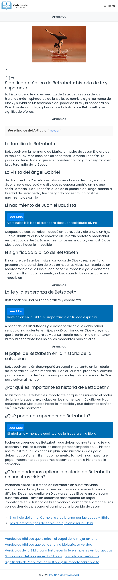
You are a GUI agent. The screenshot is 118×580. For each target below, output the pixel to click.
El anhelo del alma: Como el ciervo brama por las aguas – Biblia (60, 517)
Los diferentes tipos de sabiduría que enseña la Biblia (51, 523)
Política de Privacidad (64, 575)
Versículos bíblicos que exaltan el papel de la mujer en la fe (51, 539)
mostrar (54, 130)
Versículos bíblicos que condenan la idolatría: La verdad (48, 544)
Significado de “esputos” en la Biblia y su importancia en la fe (52, 562)
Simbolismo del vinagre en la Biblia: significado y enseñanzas (52, 556)
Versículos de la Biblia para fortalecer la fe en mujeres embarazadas (58, 550)
